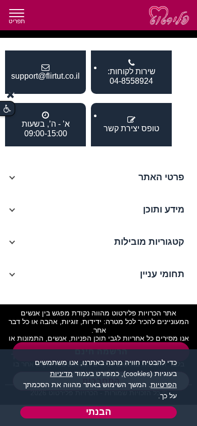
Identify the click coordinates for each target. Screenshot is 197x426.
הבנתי (98, 412)
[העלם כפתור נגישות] (11, 94)
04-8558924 (131, 81)
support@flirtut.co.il (45, 76)
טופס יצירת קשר (131, 128)
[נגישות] (7, 109)
